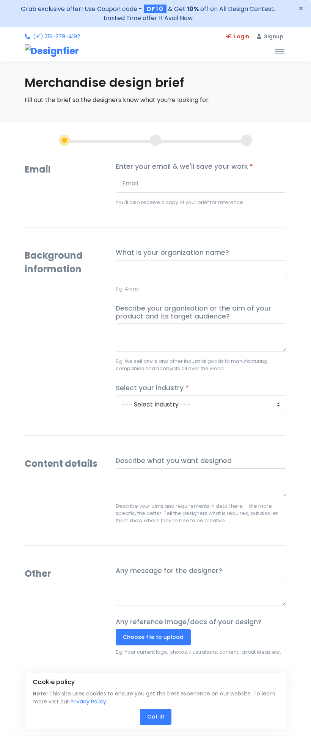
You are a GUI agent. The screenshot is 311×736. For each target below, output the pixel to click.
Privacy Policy (88, 701)
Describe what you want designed (174, 461)
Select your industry (152, 388)
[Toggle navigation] (279, 51)
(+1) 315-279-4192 (56, 36)
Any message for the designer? (169, 571)
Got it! (155, 716)
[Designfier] (56, 51)
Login (241, 36)
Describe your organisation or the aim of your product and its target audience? (193, 312)
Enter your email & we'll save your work (184, 167)
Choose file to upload (153, 637)
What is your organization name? (172, 253)
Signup (273, 36)
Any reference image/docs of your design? (189, 622)
